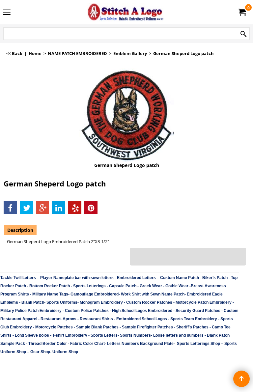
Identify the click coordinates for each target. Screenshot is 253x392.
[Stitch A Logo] (125, 12)
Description (20, 230)
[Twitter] (26, 207)
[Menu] (7, 13)
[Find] (243, 34)
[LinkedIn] (58, 207)
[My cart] (242, 12)
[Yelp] (74, 207)
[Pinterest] (91, 207)
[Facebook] (10, 207)
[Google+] (42, 207)
